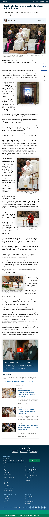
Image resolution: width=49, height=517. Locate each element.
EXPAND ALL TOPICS (8, 490)
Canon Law (6, 483)
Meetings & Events (8, 500)
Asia (5, 475)
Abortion (6, 469)
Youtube (36, 507)
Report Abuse (35, 1)
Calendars (27, 500)
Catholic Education (8, 488)
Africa (5, 470)
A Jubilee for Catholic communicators (19, 362)
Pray (5, 501)
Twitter (44, 73)
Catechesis (6, 485)
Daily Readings (15, 451)
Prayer (27, 474)
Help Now (6, 498)
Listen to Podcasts (24, 451)
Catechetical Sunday (8, 487)
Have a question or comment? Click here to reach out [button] (17, 381)
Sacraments (28, 477)
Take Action (6, 496)
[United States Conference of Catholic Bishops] (4, 2)
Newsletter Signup (29, 501)
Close (24, 511)
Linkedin (39, 507)
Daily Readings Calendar (31, 469)
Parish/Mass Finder (29, 496)
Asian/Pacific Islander (9, 477)
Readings (42, 1)
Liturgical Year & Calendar (31, 475)
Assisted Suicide (7, 479)
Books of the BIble (29, 470)
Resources (27, 498)
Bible (5, 480)
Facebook (44, 76)
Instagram (44, 80)
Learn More (34, 460)
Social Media (28, 503)
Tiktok (45, 507)
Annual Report (7, 474)
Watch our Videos (33, 451)
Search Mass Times (29, 472)
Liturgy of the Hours (30, 479)
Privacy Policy (36, 515)
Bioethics (6, 482)
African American (8, 472)
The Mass (27, 480)
